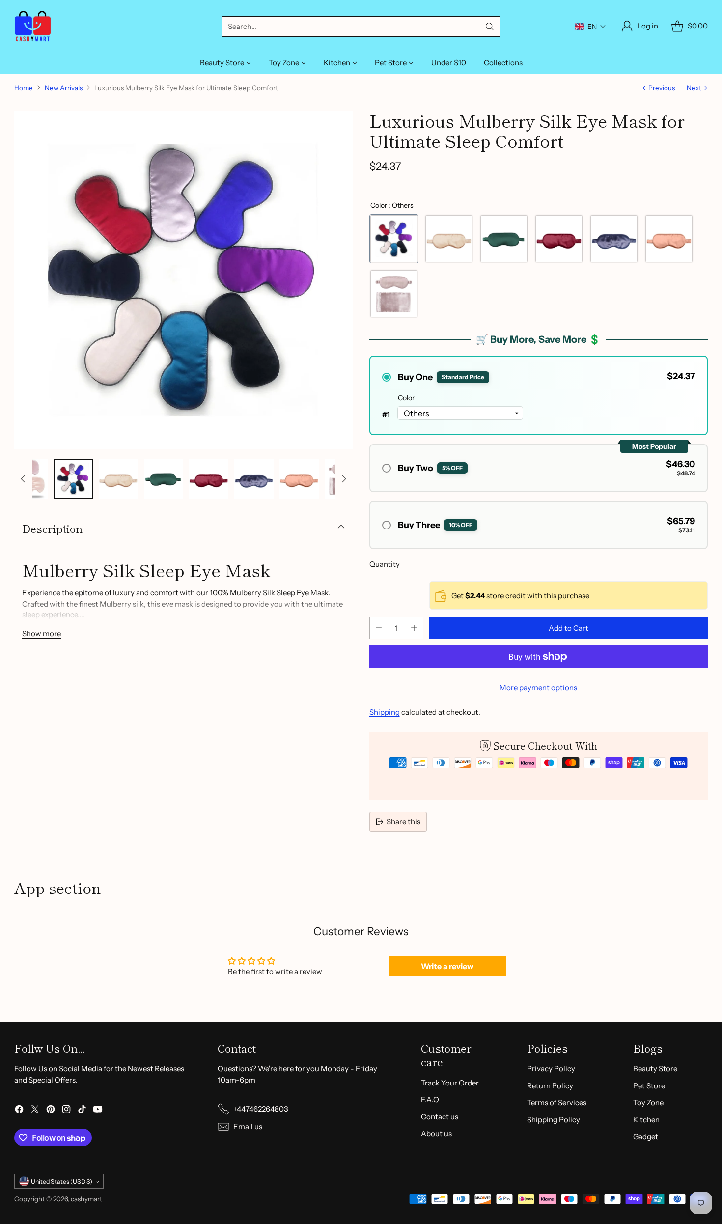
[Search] (489, 26)
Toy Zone (648, 1102)
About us (436, 1133)
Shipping (384, 712)
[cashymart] (32, 26)
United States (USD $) (61, 1181)
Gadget (645, 1136)
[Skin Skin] (448, 238)
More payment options (538, 687)
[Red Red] (558, 238)
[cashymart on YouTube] (98, 1110)
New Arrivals (64, 88)
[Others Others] (393, 238)
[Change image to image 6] (254, 479)
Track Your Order (450, 1082)
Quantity (384, 564)
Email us (247, 1126)
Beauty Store (655, 1068)
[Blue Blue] (614, 238)
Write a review (447, 966)
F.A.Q (430, 1099)
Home (23, 88)
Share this (403, 821)
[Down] (344, 479)
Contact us (439, 1116)
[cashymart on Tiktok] (82, 1110)
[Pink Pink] (393, 293)
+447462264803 (260, 1108)
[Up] (23, 479)
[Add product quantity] (414, 628)
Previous (661, 88)
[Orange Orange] (669, 238)
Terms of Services (556, 1102)
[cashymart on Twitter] (35, 1110)
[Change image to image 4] (163, 479)
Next (694, 88)
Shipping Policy (553, 1119)
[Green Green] (503, 238)
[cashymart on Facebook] (19, 1110)
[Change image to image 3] (118, 479)
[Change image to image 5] (208, 479)
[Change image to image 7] (299, 479)
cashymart (86, 1199)
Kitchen (646, 1119)
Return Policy (550, 1085)
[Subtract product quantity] (379, 628)
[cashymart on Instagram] (66, 1110)
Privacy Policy (551, 1068)
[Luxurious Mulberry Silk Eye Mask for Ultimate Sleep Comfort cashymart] (183, 280)
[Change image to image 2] (73, 479)
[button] (590, 26)
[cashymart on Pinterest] (50, 1110)
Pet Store (649, 1085)
